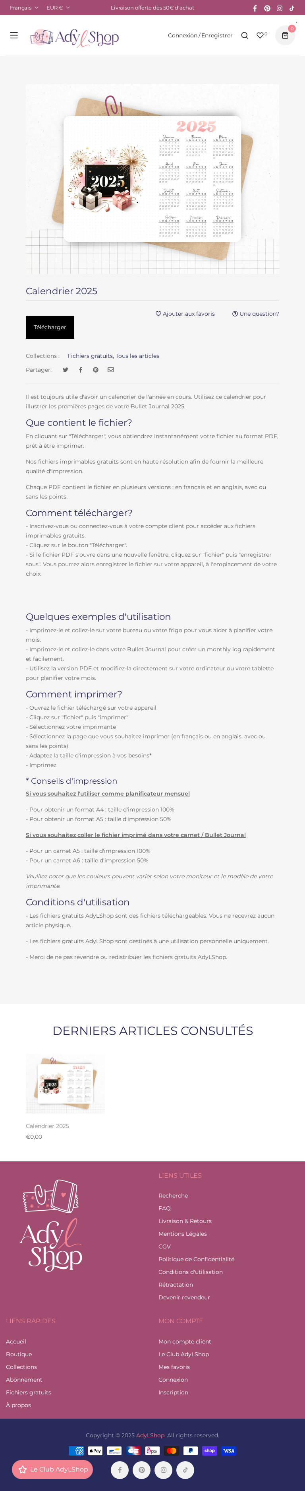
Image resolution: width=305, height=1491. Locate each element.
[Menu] (14, 35)
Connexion (182, 35)
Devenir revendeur (184, 1297)
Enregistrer (217, 35)
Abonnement (24, 1379)
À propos (18, 1405)
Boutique (19, 1354)
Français (20, 7)
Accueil (16, 1341)
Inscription (173, 1392)
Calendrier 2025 (47, 1126)
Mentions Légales (182, 1233)
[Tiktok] (292, 7)
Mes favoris (174, 1367)
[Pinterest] (267, 7)
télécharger (50, 327)
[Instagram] (279, 7)
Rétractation (175, 1284)
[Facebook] (255, 7)
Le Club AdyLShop (183, 1354)
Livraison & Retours (185, 1221)
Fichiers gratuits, (91, 355)
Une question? (258, 313)
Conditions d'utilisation (190, 1272)
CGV (164, 1246)
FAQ (164, 1208)
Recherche (173, 1195)
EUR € (54, 7)
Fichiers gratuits (28, 1392)
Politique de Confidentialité (196, 1259)
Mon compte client (184, 1341)
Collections (21, 1367)
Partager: (39, 369)
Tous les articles (137, 355)
